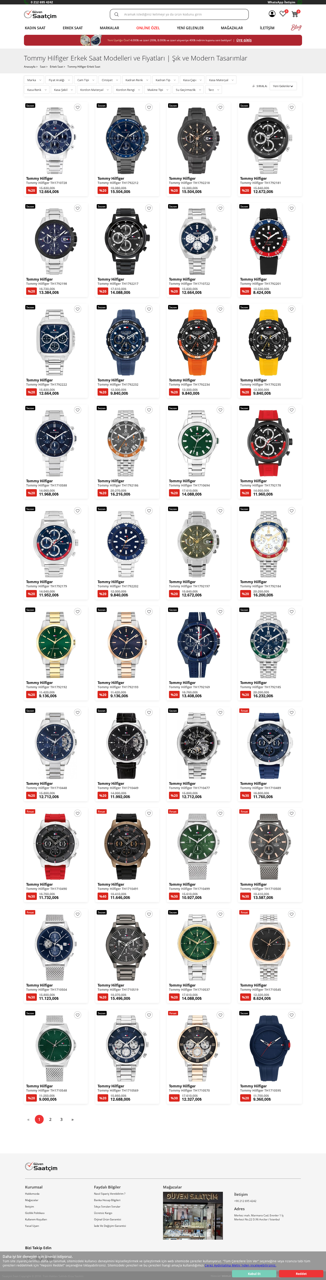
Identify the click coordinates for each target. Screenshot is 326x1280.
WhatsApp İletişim (281, 2)
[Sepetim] (295, 16)
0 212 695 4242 (42, 2)
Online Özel (148, 27)
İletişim (267, 27)
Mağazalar (232, 27)
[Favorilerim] (283, 16)
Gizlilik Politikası (35, 1213)
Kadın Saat (35, 27)
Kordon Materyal (91, 90)
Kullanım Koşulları (36, 1219)
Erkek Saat (73, 27)
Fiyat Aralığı (57, 80)
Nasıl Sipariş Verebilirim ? (109, 1194)
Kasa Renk (34, 90)
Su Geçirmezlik (186, 90)
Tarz (211, 90)
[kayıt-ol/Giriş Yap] (272, 14)
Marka (31, 80)
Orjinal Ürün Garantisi (107, 1219)
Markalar (109, 27)
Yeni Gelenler (190, 27)
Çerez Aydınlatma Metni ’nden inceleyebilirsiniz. (240, 1265)
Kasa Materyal (218, 80)
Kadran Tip (163, 80)
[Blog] (296, 29)
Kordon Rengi (125, 90)
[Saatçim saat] (40, 14)
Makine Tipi (155, 90)
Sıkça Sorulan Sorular (107, 1206)
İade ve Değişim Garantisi (110, 1226)
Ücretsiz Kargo (103, 1213)
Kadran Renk (134, 80)
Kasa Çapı (189, 80)
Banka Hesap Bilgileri (107, 1200)
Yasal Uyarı (32, 1226)
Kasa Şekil (60, 90)
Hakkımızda (32, 1194)
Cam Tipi (83, 80)
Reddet (301, 1274)
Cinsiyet (107, 80)
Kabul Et (254, 1274)
